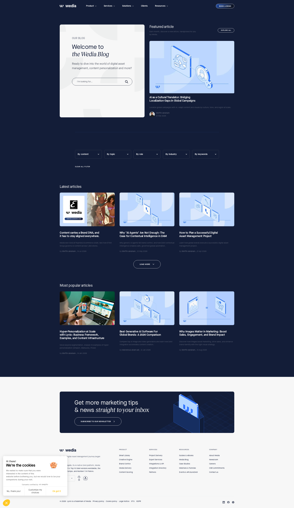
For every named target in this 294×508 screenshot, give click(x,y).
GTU (133, 501)
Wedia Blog (183, 459)
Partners (152, 472)
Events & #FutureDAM (188, 472)
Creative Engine (125, 459)
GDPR (138, 501)
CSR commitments (216, 468)
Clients (144, 5)
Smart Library (124, 455)
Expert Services (155, 459)
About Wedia (214, 455)
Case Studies (184, 464)
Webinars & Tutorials (187, 468)
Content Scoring (126, 472)
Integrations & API (156, 464)
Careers (212, 464)
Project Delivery (155, 455)
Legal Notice (124, 501)
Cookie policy (111, 501)
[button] (91, 6)
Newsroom (213, 459)
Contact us (213, 472)
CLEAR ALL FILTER (82, 166)
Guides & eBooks (186, 455)
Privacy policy (98, 501)
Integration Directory (157, 468)
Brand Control (125, 464)
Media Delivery (125, 468)
